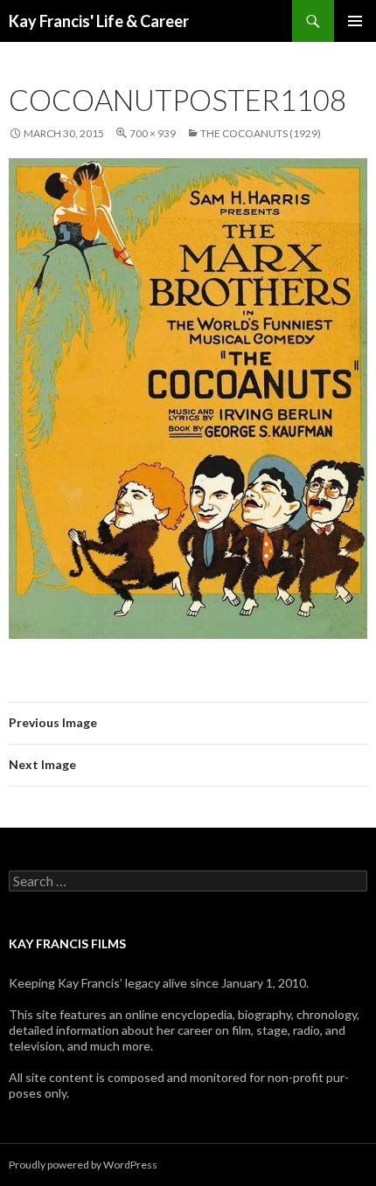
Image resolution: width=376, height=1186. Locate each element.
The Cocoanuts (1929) (260, 133)
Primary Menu (355, 21)
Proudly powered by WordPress (83, 1164)
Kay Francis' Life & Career (99, 21)
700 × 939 (152, 133)
